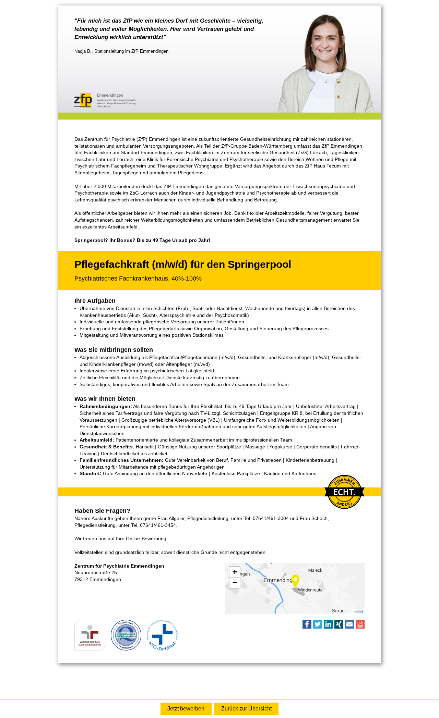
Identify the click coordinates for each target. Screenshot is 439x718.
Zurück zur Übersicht (246, 708)
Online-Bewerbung (186, 709)
